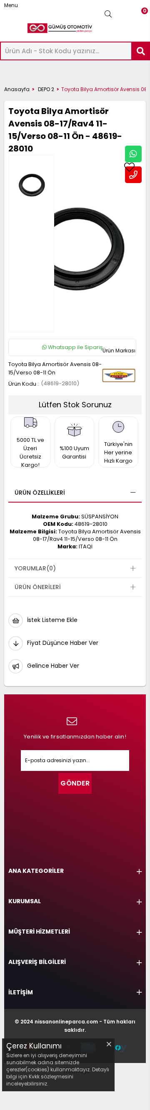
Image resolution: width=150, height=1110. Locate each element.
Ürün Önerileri (38, 587)
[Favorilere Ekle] (129, 167)
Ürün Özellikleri (40, 492)
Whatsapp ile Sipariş (75, 347)
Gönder (75, 783)
